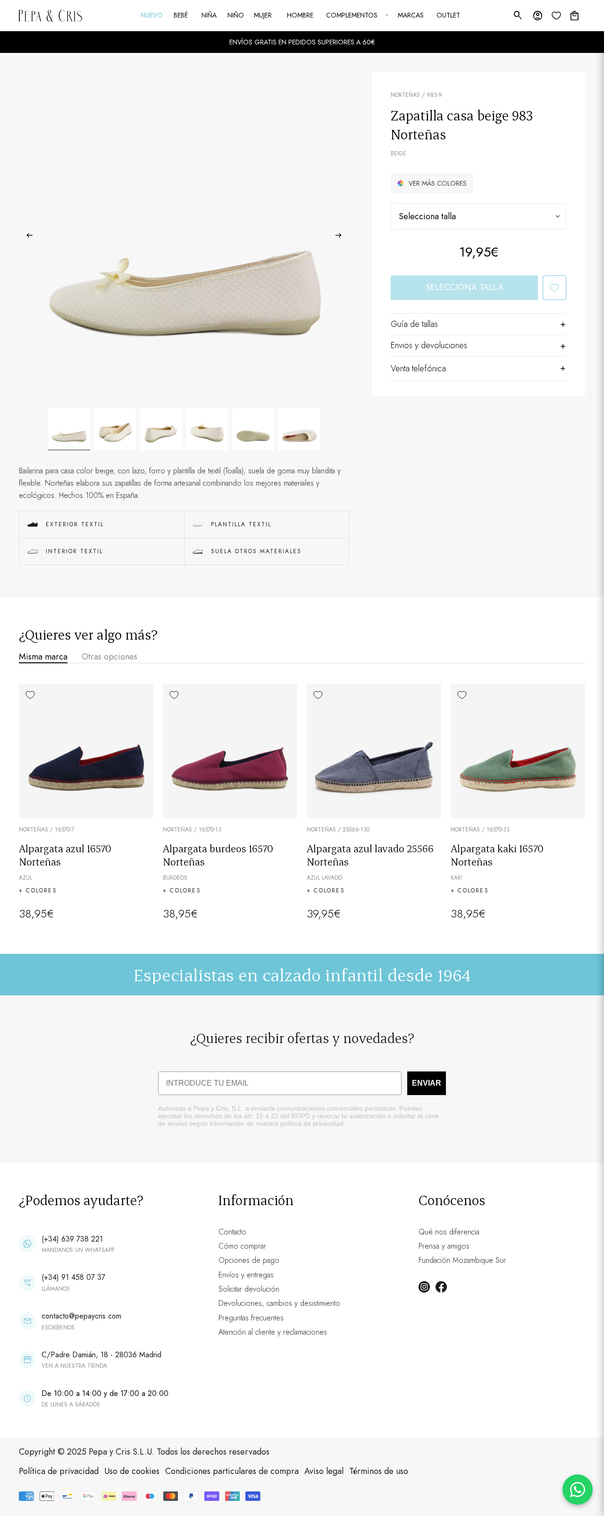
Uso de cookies (131, 1471)
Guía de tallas (414, 324)
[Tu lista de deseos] (556, 15)
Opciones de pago (248, 1260)
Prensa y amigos (444, 1246)
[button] (432, 183)
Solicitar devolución (248, 1289)
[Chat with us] (577, 1489)
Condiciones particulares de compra (232, 1471)
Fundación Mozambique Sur (462, 1260)
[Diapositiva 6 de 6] (299, 429)
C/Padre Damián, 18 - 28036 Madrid (101, 1354)
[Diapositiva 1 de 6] (69, 429)
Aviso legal (324, 1471)
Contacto (232, 1231)
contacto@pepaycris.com (81, 1315)
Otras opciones (109, 657)
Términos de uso (378, 1471)
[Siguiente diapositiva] (341, 237)
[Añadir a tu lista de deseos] (554, 287)
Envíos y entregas (246, 1274)
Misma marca (43, 657)
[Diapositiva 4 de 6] (207, 429)
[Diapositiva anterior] (26, 237)
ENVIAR (426, 1083)
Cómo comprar (242, 1246)
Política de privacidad (59, 1471)
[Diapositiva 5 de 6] (253, 429)
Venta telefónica (418, 368)
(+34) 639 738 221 (72, 1238)
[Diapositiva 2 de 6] (115, 429)
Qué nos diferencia (449, 1231)
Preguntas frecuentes (251, 1317)
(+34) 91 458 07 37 (73, 1277)
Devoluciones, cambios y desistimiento (279, 1303)
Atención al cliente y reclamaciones (272, 1332)
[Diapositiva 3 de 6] (161, 429)
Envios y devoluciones (429, 345)
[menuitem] (152, 15)
